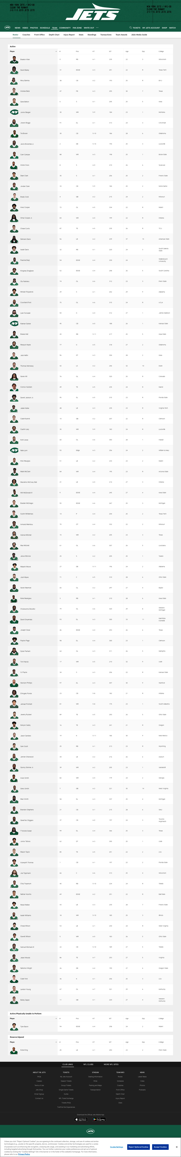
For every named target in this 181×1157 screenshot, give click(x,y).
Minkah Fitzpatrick (26, 292)
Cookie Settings (116, 1147)
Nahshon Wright (26, 968)
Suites (66, 1094)
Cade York (24, 979)
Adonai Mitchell (25, 535)
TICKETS (66, 1072)
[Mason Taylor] (14, 852)
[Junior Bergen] (14, 112)
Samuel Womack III (27, 947)
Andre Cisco (24, 165)
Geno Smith (24, 788)
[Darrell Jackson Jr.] (14, 397)
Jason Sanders (25, 736)
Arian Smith (24, 778)
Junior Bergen (25, 112)
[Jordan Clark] (14, 186)
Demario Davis (25, 239)
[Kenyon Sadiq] (14, 725)
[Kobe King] (14, 1050)
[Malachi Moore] (14, 566)
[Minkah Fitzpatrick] (14, 292)
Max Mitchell (24, 545)
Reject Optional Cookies (138, 1147)
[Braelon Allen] (14, 59)
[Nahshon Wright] (14, 968)
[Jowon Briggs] (14, 123)
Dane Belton (24, 102)
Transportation (95, 1090)
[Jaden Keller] (14, 408)
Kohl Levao (24, 440)
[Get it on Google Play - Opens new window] (99, 1120)
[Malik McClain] (14, 471)
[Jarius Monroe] (14, 556)
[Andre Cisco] (14, 165)
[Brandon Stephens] (14, 809)
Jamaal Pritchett (26, 704)
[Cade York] (14, 979)
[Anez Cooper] (14, 207)
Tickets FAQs (66, 1103)
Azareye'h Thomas (26, 862)
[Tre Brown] (14, 133)
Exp (143, 51)
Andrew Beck (25, 91)
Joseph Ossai (25, 630)
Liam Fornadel (25, 313)
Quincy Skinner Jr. (27, 767)
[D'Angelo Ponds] (14, 693)
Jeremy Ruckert (26, 714)
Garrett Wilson (25, 936)
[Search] (131, 27)
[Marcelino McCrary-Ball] (14, 482)
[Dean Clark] (14, 175)
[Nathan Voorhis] (14, 894)
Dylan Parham (25, 651)
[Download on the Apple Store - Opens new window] (81, 1119)
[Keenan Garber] (14, 323)
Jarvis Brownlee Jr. (27, 144)
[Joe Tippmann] (14, 873)
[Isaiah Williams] (14, 915)
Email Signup (39, 1094)
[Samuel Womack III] (14, 947)
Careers (39, 1081)
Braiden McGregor (26, 503)
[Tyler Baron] (14, 1026)
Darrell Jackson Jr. (27, 397)
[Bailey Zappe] (14, 1000)
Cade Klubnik (25, 418)
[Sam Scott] (14, 746)
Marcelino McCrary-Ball (28, 482)
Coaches (120, 1085)
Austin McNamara (26, 514)
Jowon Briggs (25, 123)
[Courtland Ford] (14, 302)
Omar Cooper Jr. (26, 218)
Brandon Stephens (27, 810)
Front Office (120, 1090)
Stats (120, 1103)
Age (127, 51)
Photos (142, 1085)
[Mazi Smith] (14, 799)
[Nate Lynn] (14, 450)
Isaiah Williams (25, 915)
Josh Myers (24, 577)
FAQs (39, 1076)
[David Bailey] (14, 70)
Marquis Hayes (25, 345)
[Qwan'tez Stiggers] (14, 820)
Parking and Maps (95, 1085)
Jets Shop (39, 1090)
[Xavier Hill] (14, 376)
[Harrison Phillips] (14, 683)
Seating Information (95, 1076)
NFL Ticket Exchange (66, 1098)
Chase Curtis (25, 228)
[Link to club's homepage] (7, 27)
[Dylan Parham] (14, 651)
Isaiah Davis (24, 249)
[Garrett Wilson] (14, 936)
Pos (77, 51)
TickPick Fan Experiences (66, 1107)
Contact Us (39, 1098)
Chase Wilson (25, 926)
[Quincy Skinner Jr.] (14, 767)
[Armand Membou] (14, 524)
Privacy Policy (24, 1154)
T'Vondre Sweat (26, 831)
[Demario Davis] (14, 239)
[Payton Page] (14, 640)
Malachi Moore (25, 567)
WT (110, 51)
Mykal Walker (25, 905)
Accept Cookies (160, 1147)
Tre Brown (24, 133)
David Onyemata (26, 619)
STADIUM (95, 1072)
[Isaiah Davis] (14, 249)
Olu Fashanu (24, 281)
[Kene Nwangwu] (14, 598)
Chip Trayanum (25, 883)
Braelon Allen (25, 59)
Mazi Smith (24, 799)
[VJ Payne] (14, 672)
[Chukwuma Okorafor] (14, 609)
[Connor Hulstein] (14, 387)
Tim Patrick (24, 662)
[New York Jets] (90, 1131)
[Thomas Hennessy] (14, 366)
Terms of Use (39, 1085)
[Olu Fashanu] (14, 281)
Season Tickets (66, 1081)
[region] (90, 1147)
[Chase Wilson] (14, 926)
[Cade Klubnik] (14, 418)
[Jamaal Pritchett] (14, 704)
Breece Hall (24, 334)
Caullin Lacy (24, 429)
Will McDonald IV (26, 493)
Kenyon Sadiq (25, 725)
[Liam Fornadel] (14, 313)
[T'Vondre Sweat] (14, 831)
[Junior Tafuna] (14, 841)
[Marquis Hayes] (14, 345)
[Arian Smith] (14, 778)
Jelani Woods (25, 958)
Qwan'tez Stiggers (26, 820)
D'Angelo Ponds (26, 693)
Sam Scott (24, 746)
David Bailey (24, 70)
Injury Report (120, 1098)
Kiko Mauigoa (25, 461)
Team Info (120, 1072)
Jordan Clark (25, 186)
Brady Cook (24, 197)
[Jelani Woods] (14, 957)
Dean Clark (24, 175)
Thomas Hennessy (27, 366)
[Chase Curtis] (14, 228)
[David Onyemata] (14, 619)
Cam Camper (25, 154)
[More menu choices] (97, 28)
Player (12, 51)
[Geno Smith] (14, 788)
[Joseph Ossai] (14, 630)
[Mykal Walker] (14, 905)
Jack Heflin (24, 355)
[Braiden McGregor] (14, 503)
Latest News (142, 1076)
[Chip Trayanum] (14, 883)
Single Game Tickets (66, 1090)
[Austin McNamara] (14, 514)
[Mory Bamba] (14, 80)
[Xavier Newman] (14, 588)
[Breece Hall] (14, 334)
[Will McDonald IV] (14, 492)
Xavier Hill (23, 376)
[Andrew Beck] (14, 91)
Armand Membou (26, 524)
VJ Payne (23, 672)
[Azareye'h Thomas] (14, 862)
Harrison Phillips (26, 683)
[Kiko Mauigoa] (14, 461)
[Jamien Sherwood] (14, 757)
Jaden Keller (24, 408)
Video (142, 1081)
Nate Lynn (23, 450)
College (161, 51)
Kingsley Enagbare (27, 271)
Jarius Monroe (25, 556)
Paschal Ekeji (25, 260)
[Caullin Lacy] (14, 429)
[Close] (177, 1147)
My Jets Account (66, 1076)
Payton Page (24, 640)
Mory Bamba (24, 80)
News (142, 1072)
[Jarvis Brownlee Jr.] (14, 144)
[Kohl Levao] (14, 440)
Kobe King (24, 1050)
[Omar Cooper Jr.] (14, 218)
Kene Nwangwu (25, 598)
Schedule (120, 1081)
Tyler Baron (24, 1026)
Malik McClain (25, 471)
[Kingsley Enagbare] (14, 271)
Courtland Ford (25, 302)
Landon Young (25, 989)
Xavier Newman (25, 588)
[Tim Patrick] (14, 661)
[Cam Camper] (14, 154)
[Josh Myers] (14, 577)
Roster (120, 1076)
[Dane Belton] (14, 102)
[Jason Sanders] (14, 736)
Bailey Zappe (24, 1000)
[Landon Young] (14, 989)
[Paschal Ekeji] (14, 260)
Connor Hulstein (26, 387)
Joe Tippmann (25, 873)
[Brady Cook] (14, 197)
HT (93, 51)
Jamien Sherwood (26, 757)
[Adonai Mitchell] (14, 535)
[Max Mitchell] (14, 545)
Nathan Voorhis (25, 894)
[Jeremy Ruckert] (14, 714)
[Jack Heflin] (14, 355)
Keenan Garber (25, 323)
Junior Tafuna (25, 841)
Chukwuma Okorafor (27, 609)
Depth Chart (120, 1094)
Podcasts (142, 1090)
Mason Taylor (25, 852)
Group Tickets (66, 1085)
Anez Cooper (25, 207)
